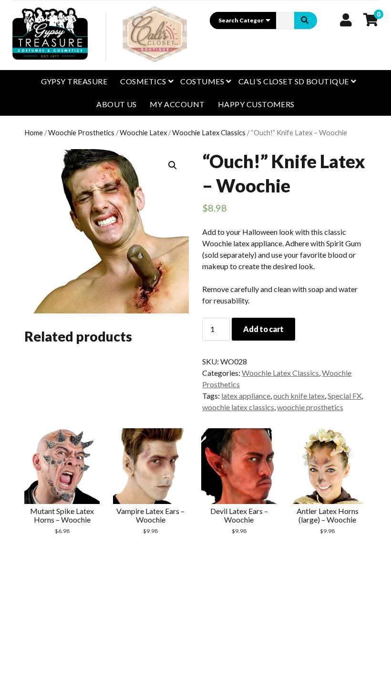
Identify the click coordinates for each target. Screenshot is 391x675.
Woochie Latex (143, 132)
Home (33, 132)
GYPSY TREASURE (74, 81)
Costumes (202, 81)
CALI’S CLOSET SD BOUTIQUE (293, 81)
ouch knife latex (299, 395)
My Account (177, 104)
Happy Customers (256, 104)
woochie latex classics (238, 407)
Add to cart (263, 328)
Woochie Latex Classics (209, 132)
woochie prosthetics (310, 407)
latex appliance (245, 395)
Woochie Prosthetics (81, 132)
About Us (116, 104)
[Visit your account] (346, 19)
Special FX (344, 395)
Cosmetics (143, 81)
